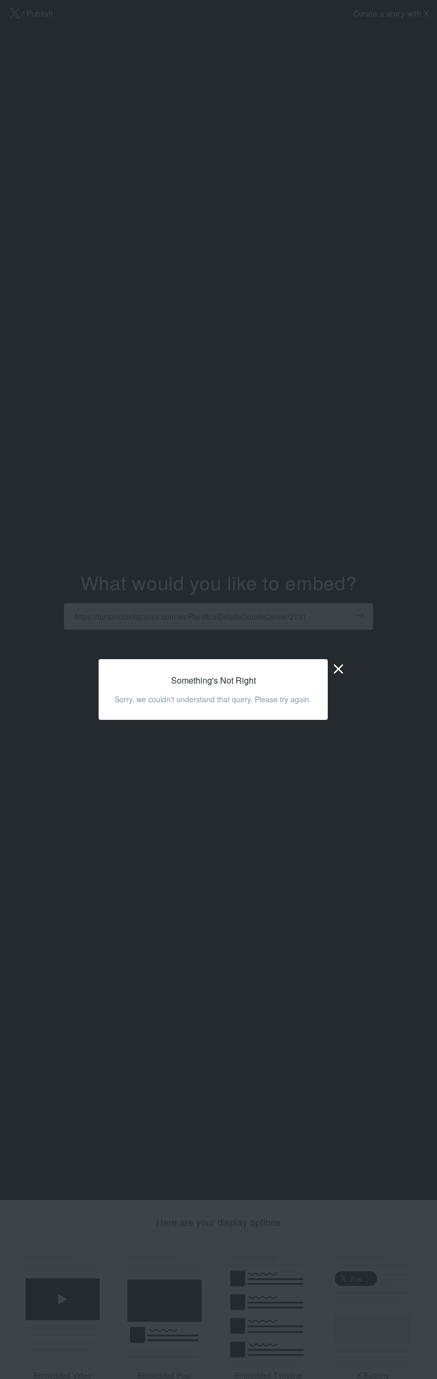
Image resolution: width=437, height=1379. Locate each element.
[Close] (338, 668)
